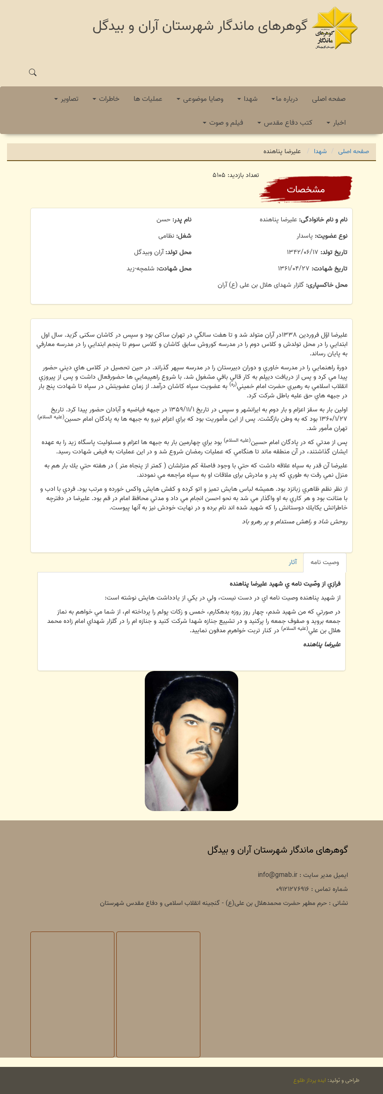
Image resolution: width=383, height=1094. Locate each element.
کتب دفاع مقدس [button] (287, 122)
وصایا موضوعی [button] (202, 99)
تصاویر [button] (68, 99)
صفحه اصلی (329, 99)
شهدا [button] (249, 99)
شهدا (320, 151)
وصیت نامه (325, 562)
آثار (293, 562)
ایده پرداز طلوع (309, 1080)
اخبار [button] (338, 122)
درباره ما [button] (287, 99)
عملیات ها (148, 99)
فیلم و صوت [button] (225, 122)
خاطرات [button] (108, 99)
